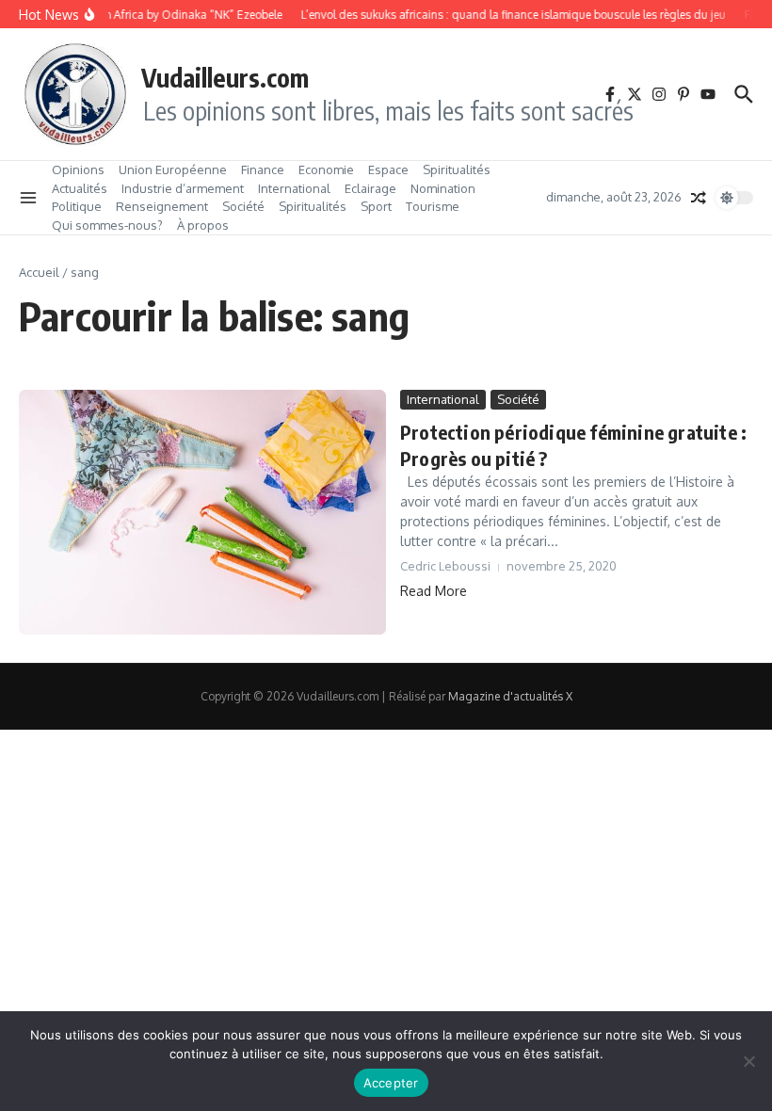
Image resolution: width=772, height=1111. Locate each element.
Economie (326, 169)
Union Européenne (173, 169)
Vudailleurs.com (225, 77)
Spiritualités (457, 169)
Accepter (391, 1082)
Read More (433, 591)
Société (243, 206)
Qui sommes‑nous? (107, 225)
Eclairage (370, 188)
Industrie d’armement (182, 188)
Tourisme (432, 206)
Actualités (79, 188)
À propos (203, 225)
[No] (748, 1061)
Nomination (442, 188)
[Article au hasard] (698, 197)
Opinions (78, 169)
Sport (376, 206)
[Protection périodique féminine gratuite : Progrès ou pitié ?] (202, 512)
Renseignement (162, 206)
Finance (262, 169)
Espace (388, 169)
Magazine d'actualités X (510, 696)
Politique (77, 206)
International (294, 188)
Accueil (39, 272)
